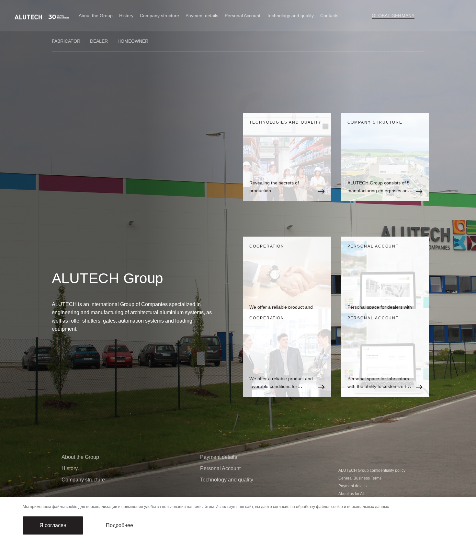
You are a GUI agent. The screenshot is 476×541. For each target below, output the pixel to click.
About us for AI (351, 493)
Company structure (159, 15)
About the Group (96, 15)
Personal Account (242, 15)
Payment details (202, 15)
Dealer (99, 41)
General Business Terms (359, 478)
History (126, 15)
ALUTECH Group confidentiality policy (371, 470)
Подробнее (119, 525)
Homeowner (133, 41)
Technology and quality (226, 479)
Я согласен (53, 525)
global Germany (393, 15)
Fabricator (66, 41)
